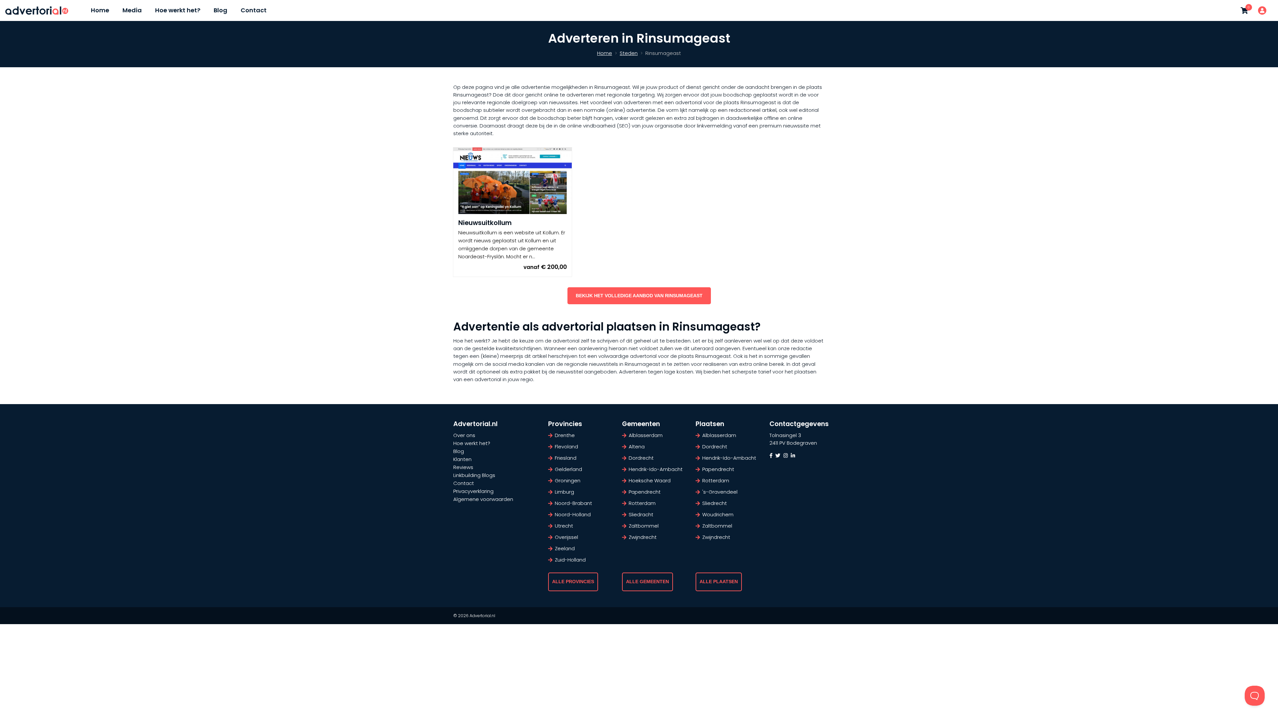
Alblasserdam (646, 435)
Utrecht (564, 525)
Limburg (564, 491)
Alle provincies (573, 581)
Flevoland (566, 446)
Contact (254, 10)
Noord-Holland (573, 514)
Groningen (567, 480)
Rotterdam (642, 503)
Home (100, 10)
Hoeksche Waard (650, 480)
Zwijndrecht (643, 537)
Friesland (565, 457)
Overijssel (566, 537)
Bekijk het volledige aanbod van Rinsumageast (639, 295)
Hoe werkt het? (177, 10)
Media (132, 10)
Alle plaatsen (719, 581)
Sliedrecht (714, 503)
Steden (629, 53)
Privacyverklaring (473, 491)
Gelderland (568, 469)
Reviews (463, 467)
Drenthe (565, 435)
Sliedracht (641, 514)
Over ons (464, 435)
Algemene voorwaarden (483, 499)
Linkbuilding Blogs (474, 475)
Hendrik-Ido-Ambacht (656, 469)
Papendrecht (645, 491)
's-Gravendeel (720, 491)
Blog (220, 10)
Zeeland (565, 548)
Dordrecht (641, 457)
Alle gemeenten (647, 581)
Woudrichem (718, 514)
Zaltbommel (644, 525)
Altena (637, 446)
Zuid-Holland (570, 559)
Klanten (462, 459)
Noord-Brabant (573, 503)
